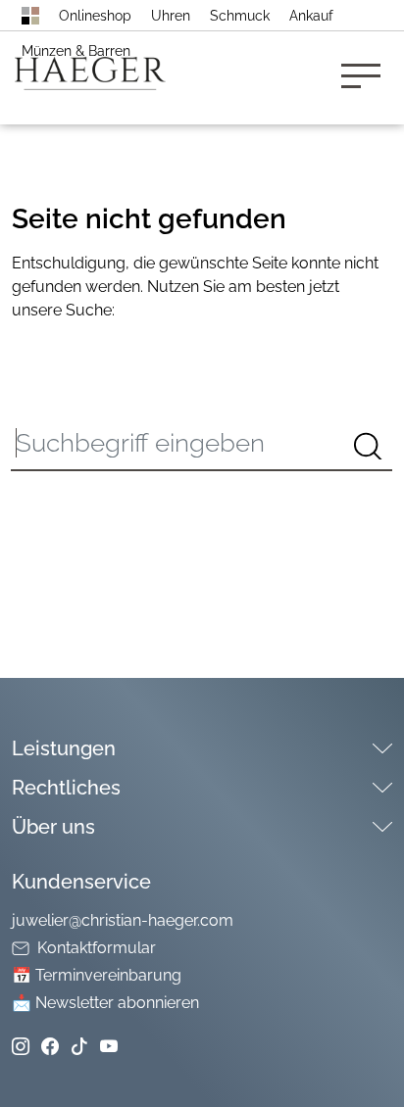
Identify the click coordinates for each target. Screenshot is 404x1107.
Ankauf (311, 16)
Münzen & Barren (76, 51)
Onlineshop (95, 16)
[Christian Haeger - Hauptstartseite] (30, 15)
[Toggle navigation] (366, 78)
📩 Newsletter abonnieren (105, 1002)
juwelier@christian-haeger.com (122, 920)
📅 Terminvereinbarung (96, 975)
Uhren (170, 16)
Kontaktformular (96, 948)
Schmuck (240, 16)
